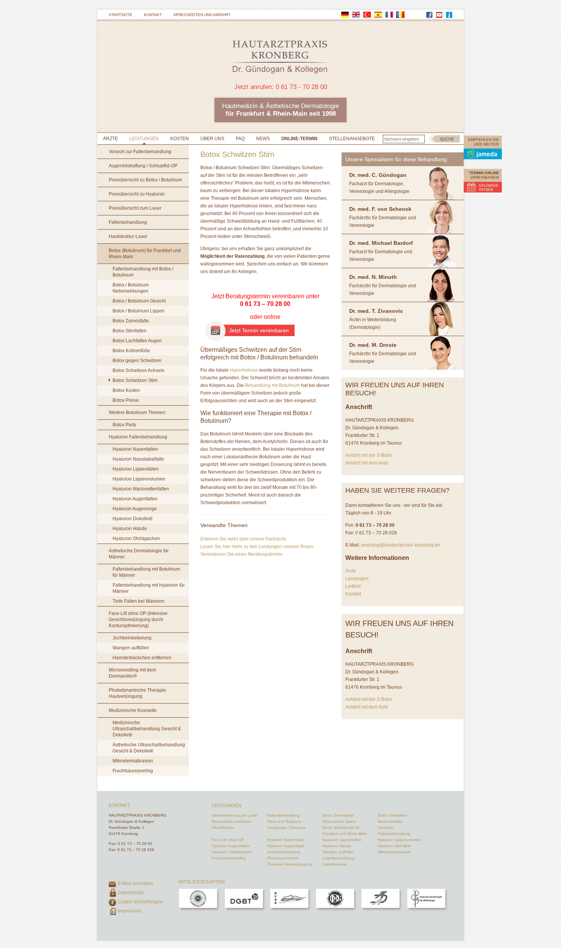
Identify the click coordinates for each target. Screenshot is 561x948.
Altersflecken (223, 827)
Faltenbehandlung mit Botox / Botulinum (143, 272)
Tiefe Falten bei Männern (138, 601)
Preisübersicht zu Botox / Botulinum (145, 180)
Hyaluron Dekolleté (133, 518)
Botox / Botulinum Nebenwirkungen (131, 288)
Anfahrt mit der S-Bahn (368, 455)
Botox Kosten (126, 390)
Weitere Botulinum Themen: (137, 412)
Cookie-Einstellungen (140, 901)
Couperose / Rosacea (286, 827)
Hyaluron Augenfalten (135, 499)
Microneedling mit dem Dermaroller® (132, 673)
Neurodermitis (390, 821)
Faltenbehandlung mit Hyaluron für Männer (149, 588)
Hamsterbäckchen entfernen (142, 657)
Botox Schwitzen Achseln (138, 370)
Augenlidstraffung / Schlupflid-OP (143, 165)
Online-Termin (299, 138)
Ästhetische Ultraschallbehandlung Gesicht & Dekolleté (149, 748)
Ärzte (110, 138)
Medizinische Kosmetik (132, 710)
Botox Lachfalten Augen (137, 340)
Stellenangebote (352, 138)
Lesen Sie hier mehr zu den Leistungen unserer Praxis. (257, 546)
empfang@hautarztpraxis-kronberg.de (400, 545)
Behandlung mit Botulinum (272, 385)
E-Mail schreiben (135, 883)
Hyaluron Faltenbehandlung (138, 437)
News (263, 138)
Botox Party (124, 424)
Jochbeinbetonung (132, 638)
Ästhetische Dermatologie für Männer (139, 554)
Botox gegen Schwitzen (137, 360)
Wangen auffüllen (131, 647)
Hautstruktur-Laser (128, 236)
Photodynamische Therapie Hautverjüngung (137, 693)
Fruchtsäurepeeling (133, 770)
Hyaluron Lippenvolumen (139, 479)
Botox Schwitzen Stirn (135, 380)
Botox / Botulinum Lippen (138, 311)
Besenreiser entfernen (231, 821)
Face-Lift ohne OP (228, 840)
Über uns (212, 138)
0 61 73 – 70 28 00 (265, 304)
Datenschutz (131, 892)
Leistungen (144, 138)
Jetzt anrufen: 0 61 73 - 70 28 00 (280, 87)
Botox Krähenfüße (131, 350)
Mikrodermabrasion (133, 761)
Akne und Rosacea (284, 821)
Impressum (129, 911)
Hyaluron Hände (130, 528)
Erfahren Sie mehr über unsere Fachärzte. (243, 539)
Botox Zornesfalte (131, 321)
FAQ (240, 138)
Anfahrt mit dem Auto (366, 463)
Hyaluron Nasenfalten (135, 449)
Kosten (179, 138)
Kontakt (153, 15)
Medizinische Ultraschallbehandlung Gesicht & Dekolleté (147, 729)
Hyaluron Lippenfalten (136, 469)
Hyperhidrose (244, 370)
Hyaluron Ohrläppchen (136, 538)
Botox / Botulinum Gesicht (139, 301)
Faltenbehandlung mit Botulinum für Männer (146, 572)
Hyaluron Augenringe (135, 508)
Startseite (120, 15)
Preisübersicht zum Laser (135, 208)
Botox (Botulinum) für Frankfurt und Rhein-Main (145, 253)
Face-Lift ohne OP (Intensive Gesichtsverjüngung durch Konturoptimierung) (138, 619)
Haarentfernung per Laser (235, 815)
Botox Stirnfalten (130, 330)
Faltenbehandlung (128, 222)
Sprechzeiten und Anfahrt (202, 15)
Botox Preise (126, 400)
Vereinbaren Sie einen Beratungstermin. (242, 554)
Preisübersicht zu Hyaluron (137, 194)
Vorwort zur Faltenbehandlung (140, 151)
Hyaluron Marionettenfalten (141, 489)
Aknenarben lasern (339, 821)
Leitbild (353, 586)
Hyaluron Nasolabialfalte (138, 459)
